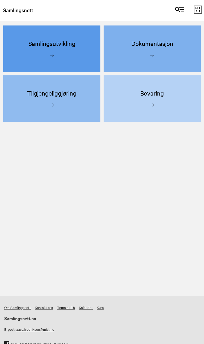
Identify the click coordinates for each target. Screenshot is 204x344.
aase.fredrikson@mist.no (35, 329)
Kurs (100, 307)
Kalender (86, 307)
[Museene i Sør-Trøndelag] (198, 12)
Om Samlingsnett (17, 307)
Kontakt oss (44, 307)
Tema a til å (66, 307)
